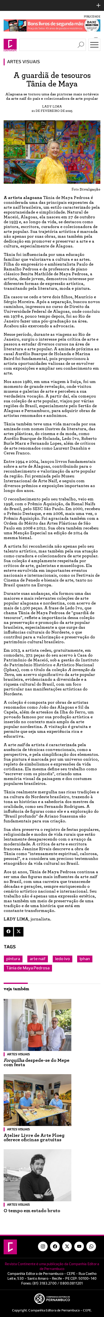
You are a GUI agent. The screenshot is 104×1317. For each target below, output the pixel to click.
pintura (13, 959)
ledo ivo (62, 959)
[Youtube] (79, 1246)
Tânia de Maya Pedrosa (28, 968)
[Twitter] (18, 931)
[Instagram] (43, 1246)
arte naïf (37, 959)
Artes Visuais (23, 62)
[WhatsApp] (91, 1246)
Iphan (85, 959)
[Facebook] (8, 931)
